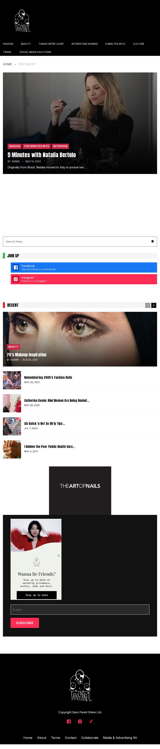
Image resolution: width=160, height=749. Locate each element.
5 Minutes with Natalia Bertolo (42, 155)
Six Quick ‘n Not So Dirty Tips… (44, 423)
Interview (60, 146)
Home (7, 64)
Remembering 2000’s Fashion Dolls (48, 377)
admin (16, 161)
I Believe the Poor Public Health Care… (49, 446)
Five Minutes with (36, 146)
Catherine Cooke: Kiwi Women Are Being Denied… (56, 400)
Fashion (14, 146)
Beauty (13, 346)
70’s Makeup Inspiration (26, 355)
